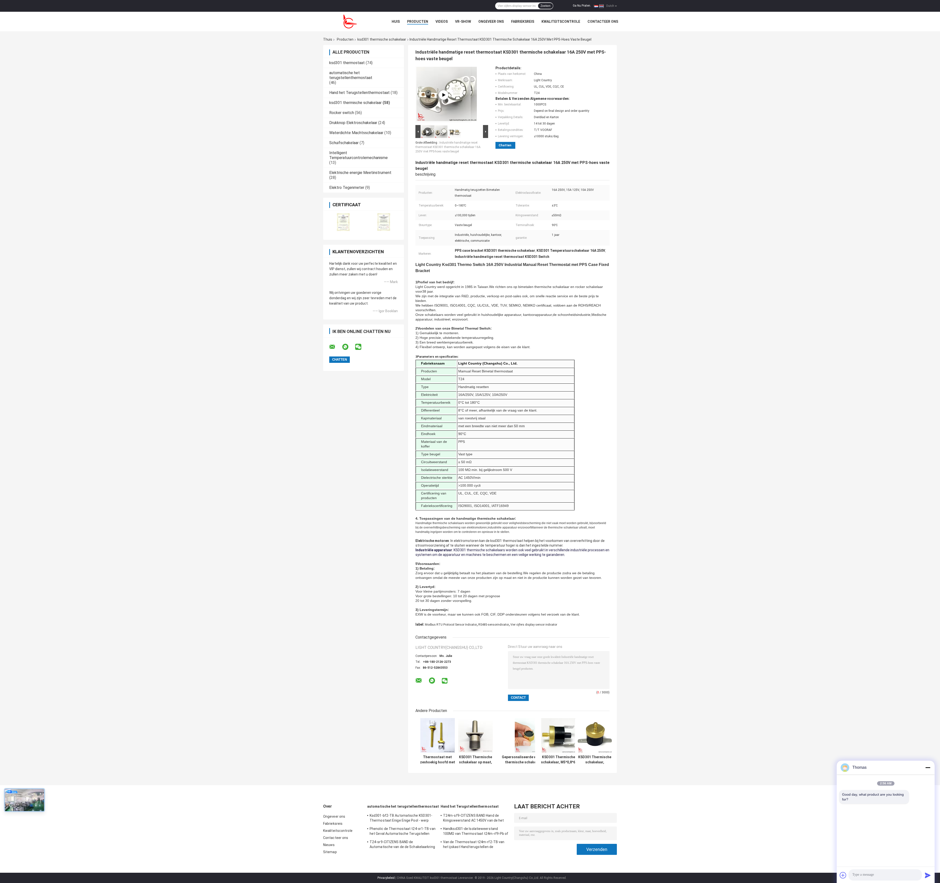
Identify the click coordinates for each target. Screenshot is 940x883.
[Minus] (928, 767)
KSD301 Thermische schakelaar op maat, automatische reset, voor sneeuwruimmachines (475, 759)
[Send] (928, 875)
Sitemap (330, 852)
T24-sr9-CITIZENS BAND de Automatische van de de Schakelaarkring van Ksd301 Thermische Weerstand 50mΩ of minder (402, 845)
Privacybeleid (386, 878)
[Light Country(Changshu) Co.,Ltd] (350, 21)
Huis (396, 21)
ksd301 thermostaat (347, 62)
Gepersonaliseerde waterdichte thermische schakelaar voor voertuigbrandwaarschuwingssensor (528, 759)
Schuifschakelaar (344, 142)
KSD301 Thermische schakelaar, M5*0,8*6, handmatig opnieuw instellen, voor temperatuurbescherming (558, 759)
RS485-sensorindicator (493, 624)
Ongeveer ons (491, 21)
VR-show (463, 21)
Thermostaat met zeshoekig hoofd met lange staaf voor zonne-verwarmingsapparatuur (437, 759)
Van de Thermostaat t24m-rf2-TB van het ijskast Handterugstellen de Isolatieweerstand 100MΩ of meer (473, 845)
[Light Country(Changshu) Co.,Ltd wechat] (361, 347)
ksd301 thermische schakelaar (381, 39)
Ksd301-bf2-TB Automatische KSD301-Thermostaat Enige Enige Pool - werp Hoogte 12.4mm (401, 819)
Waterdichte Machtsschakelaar (356, 132)
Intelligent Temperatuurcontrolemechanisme (358, 155)
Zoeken (545, 6)
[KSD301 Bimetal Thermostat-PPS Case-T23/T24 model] (443, 95)
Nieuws (329, 845)
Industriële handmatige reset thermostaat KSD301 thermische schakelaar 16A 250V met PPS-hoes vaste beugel (448, 147)
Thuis (327, 39)
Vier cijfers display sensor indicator (533, 624)
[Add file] (843, 875)
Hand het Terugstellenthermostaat (359, 92)
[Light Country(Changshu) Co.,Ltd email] (335, 347)
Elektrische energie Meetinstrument (360, 172)
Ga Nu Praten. (582, 5)
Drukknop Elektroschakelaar (353, 122)
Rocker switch (341, 112)
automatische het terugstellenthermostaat (350, 75)
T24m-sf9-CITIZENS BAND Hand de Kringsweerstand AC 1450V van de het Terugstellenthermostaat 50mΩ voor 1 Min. (474, 819)
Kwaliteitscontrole (560, 21)
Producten (417, 21)
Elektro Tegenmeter (346, 187)
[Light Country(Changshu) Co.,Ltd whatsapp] (348, 347)
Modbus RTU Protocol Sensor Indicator (451, 624)
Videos (441, 21)
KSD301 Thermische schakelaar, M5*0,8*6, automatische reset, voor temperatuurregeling (594, 759)
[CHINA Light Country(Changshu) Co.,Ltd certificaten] (343, 222)
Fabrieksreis (522, 21)
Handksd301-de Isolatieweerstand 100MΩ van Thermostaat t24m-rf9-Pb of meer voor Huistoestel (475, 832)
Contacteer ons (603, 21)
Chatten (505, 145)
